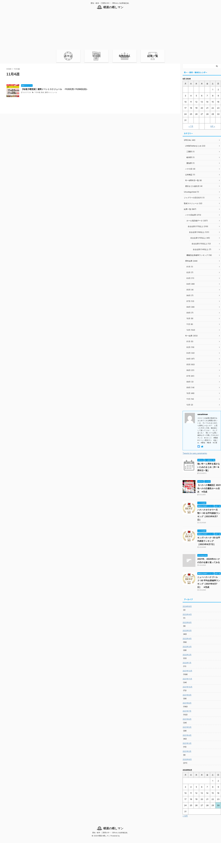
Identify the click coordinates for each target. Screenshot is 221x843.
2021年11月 (187, 679)
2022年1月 (187, 663)
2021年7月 (187, 711)
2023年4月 (187, 614)
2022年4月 (187, 638)
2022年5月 (187, 630)
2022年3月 (187, 646)
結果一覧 (152, 56)
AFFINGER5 (124, 836)
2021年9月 (187, 695)
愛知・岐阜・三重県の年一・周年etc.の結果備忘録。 (110, 833)
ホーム (68, 56)
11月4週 (37, 92)
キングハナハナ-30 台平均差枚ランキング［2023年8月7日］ (208, 541)
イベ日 (96, 56)
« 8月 (185, 816)
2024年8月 (187, 606)
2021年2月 (187, 751)
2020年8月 (187, 759)
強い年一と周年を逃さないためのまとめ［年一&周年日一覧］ (208, 467)
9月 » (212, 126)
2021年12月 (187, 671)
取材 (42, 92)
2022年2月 (187, 655)
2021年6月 (187, 719)
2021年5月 (187, 727)
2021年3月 (187, 743)
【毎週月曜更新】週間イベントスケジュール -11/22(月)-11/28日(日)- (54, 89)
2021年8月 (187, 703)
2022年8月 (187, 622)
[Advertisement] (110, 30)
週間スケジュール (51, 92)
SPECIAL (124, 56)
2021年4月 (187, 735)
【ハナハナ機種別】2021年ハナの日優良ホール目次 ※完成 (209, 488)
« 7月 (191, 126)
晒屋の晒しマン (113, 7)
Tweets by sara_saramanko (195, 453)
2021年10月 (187, 687)
